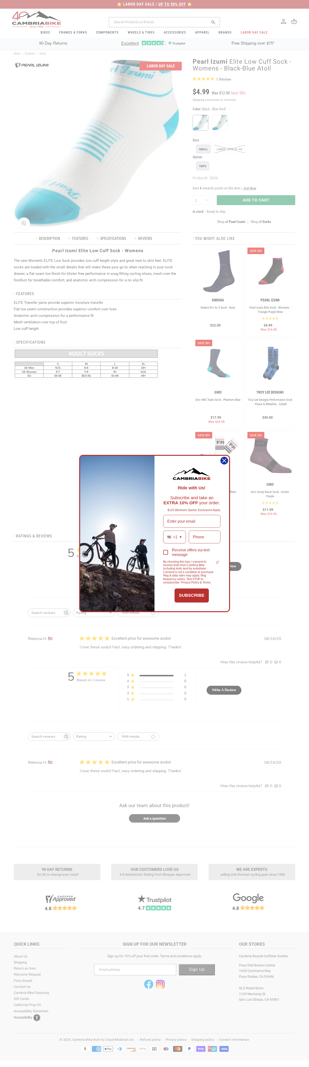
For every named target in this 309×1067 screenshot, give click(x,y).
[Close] (224, 460)
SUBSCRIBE (191, 595)
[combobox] (174, 537)
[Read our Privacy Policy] (217, 562)
